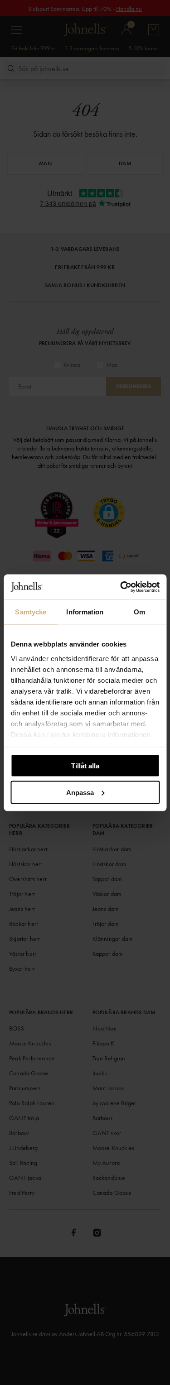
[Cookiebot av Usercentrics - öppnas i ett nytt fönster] (121, 587)
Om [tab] (139, 612)
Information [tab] (84, 612)
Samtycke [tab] (30, 612)
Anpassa (80, 792)
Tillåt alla (85, 766)
